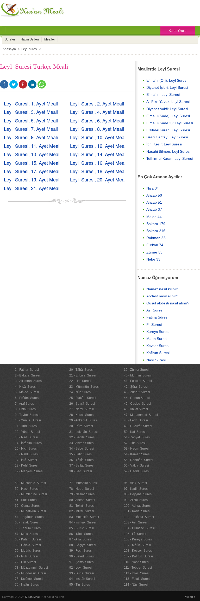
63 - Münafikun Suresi (30, 511)
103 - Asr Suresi (135, 522)
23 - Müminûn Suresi (84, 386)
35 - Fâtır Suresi (80, 454)
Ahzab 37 (154, 209)
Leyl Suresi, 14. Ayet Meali (98, 154)
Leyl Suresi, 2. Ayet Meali (97, 103)
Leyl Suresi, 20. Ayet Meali (98, 179)
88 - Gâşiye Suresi (82, 545)
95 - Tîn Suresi (80, 584)
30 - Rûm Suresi (81, 426)
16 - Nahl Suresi (27, 454)
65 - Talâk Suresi (27, 522)
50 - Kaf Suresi (135, 432)
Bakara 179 (155, 224)
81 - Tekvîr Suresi (82, 506)
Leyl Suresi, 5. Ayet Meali (31, 120)
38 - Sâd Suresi (80, 471)
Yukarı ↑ (190, 596)
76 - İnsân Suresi (27, 584)
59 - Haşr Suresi (27, 489)
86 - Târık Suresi (81, 534)
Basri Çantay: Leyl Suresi (167, 137)
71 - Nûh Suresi (26, 556)
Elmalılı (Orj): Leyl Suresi (166, 80)
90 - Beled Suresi (82, 556)
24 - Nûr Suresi (80, 392)
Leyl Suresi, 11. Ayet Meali (32, 145)
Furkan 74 (154, 245)
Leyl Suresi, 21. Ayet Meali (32, 188)
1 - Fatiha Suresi (27, 370)
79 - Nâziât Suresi (82, 494)
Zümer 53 (154, 252)
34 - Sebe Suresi (81, 448)
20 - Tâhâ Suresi (81, 370)
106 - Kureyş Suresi (138, 539)
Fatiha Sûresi (157, 317)
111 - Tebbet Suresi (138, 567)
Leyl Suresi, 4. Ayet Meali (97, 111)
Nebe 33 (153, 259)
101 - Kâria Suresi (137, 511)
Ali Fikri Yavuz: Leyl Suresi (168, 101)
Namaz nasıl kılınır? (162, 289)
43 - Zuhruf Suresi (137, 392)
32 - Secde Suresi (82, 437)
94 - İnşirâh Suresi (82, 579)
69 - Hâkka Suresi (28, 545)
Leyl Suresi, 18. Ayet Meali (98, 171)
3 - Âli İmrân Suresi (28, 381)
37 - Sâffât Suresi (81, 465)
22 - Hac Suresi (80, 381)
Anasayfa (9, 49)
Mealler (49, 39)
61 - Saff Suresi (26, 500)
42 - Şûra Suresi (136, 386)
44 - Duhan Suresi (137, 398)
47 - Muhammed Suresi (141, 415)
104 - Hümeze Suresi (139, 528)
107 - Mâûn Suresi (137, 545)
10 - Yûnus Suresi (28, 420)
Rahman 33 (156, 238)
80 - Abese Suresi (82, 500)
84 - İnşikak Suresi (82, 522)
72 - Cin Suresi (25, 562)
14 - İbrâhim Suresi (28, 443)
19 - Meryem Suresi (29, 471)
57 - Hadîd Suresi (136, 471)
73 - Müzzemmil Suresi (31, 567)
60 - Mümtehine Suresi (31, 494)
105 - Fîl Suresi (135, 534)
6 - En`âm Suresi (27, 398)
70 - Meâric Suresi (28, 550)
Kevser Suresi (157, 346)
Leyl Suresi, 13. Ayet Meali (32, 154)
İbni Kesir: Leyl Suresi (164, 144)
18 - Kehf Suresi (26, 465)
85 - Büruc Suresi (81, 528)
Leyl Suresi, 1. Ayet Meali (31, 103)
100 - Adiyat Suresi (137, 506)
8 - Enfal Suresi (25, 409)
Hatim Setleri (30, 39)
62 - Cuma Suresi (27, 506)
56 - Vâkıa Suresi (136, 465)
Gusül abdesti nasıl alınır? (167, 303)
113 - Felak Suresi (137, 579)
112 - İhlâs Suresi (136, 573)
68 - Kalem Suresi (28, 539)
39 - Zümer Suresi (136, 370)
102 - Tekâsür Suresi (139, 517)
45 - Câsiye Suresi (137, 403)
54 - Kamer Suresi (137, 454)
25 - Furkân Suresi (82, 398)
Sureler (10, 39)
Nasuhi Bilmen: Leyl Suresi (168, 151)
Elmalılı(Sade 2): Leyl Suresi (169, 123)
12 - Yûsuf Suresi (27, 432)
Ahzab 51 (154, 202)
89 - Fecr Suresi (80, 550)
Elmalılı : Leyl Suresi (163, 94)
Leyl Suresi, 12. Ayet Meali (98, 145)
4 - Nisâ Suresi (25, 386)
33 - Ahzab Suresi (81, 443)
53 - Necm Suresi (136, 448)
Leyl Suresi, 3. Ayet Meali (31, 111)
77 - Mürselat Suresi (83, 483)
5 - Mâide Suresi (27, 392)
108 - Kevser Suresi (138, 550)
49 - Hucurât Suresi (138, 426)
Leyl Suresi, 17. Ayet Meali (32, 171)
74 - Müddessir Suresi (30, 573)
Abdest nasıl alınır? (162, 296)
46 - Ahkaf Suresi (136, 409)
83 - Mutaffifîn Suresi (84, 517)
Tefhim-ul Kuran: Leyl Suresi (169, 158)
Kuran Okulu (177, 31)
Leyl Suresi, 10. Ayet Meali (98, 137)
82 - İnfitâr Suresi (81, 511)
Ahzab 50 (154, 195)
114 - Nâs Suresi (136, 584)
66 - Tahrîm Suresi (28, 528)
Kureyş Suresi (157, 331)
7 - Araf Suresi (25, 403)
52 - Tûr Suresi (135, 443)
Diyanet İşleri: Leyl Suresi (167, 87)
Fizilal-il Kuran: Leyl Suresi (168, 130)
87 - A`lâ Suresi (80, 539)
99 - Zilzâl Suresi (136, 500)
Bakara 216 (155, 231)
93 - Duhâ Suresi (81, 573)
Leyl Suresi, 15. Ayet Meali (32, 162)
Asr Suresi (154, 310)
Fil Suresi (154, 324)
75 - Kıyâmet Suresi (29, 579)
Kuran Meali (32, 596)
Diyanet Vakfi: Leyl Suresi (167, 109)
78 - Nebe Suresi (81, 489)
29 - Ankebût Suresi (83, 420)
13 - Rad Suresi (26, 437)
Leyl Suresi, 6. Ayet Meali (97, 120)
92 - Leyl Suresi (80, 567)
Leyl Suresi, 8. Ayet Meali (97, 128)
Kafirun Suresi (158, 353)
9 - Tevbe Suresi (27, 415)
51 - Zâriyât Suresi (137, 437)
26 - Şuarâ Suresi (82, 403)
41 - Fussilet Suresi (138, 381)
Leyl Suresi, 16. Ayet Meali (98, 162)
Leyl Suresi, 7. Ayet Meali (31, 128)
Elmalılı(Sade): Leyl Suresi (168, 116)
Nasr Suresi (156, 360)
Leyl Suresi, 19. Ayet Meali (32, 179)
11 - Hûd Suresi (26, 426)
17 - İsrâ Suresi (26, 460)
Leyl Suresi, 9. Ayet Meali (31, 137)
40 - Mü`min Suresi (138, 375)
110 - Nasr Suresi (136, 562)
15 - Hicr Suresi (26, 448)
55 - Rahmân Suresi (138, 460)
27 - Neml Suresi (81, 409)
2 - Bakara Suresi (27, 375)
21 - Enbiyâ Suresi (82, 375)
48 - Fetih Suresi (136, 420)
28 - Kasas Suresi (81, 415)
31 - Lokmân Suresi (83, 432)
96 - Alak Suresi (135, 483)
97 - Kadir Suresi (136, 489)
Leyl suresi (29, 49)
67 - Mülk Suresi (27, 534)
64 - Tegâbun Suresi (29, 517)
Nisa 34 (152, 188)
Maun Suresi (156, 339)
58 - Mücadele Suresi (30, 483)
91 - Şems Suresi (81, 562)
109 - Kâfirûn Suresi (138, 556)
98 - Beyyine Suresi (138, 494)
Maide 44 (154, 217)
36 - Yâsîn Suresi (81, 460)
